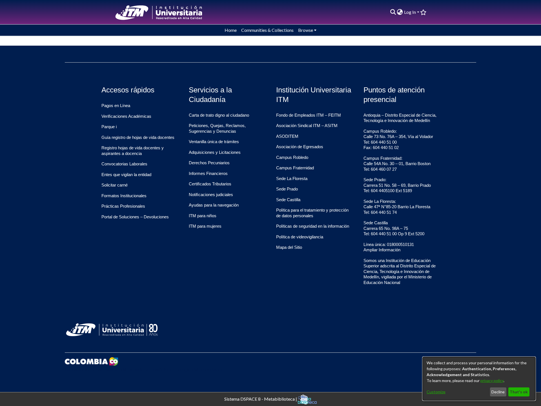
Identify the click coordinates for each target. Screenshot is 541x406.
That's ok (519, 391)
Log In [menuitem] (410, 12)
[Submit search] (392, 12)
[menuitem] (399, 12)
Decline (498, 391)
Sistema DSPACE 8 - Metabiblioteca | (261, 398)
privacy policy (492, 380)
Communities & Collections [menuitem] (267, 30)
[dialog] (479, 378)
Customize (436, 391)
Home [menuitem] (231, 30)
